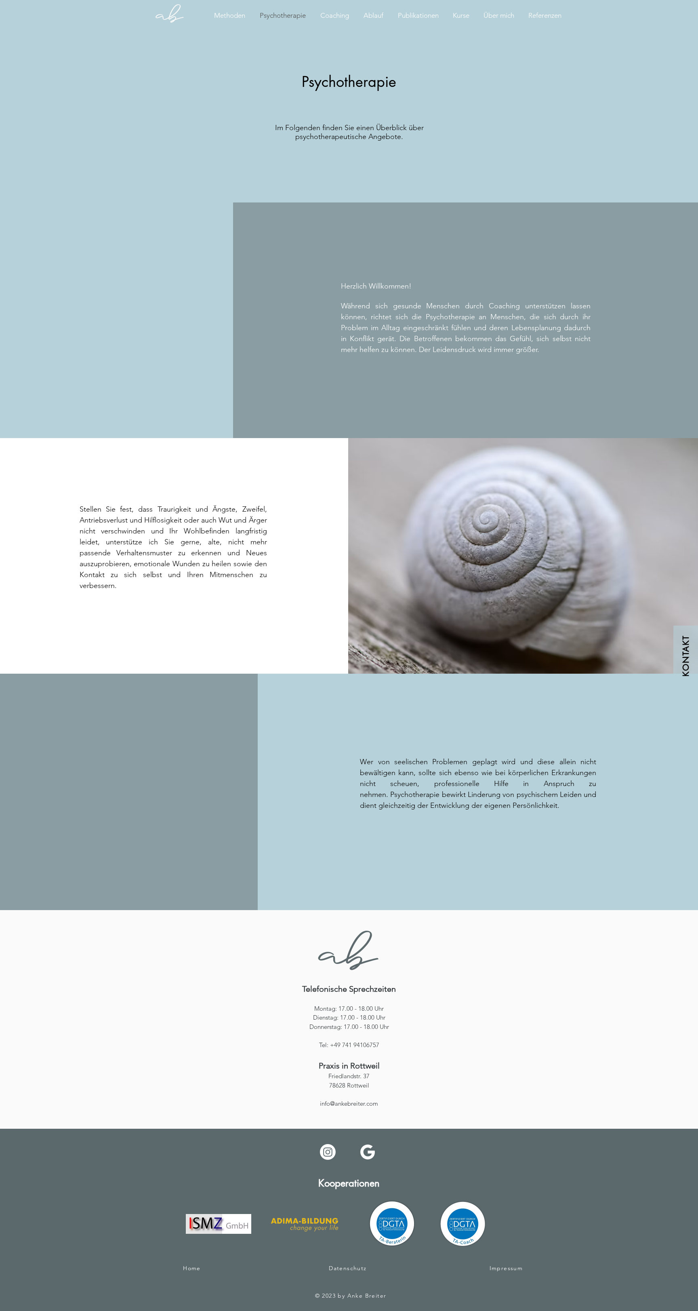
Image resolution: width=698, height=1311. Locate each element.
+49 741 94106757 (354, 1045)
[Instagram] (328, 1152)
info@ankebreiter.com (349, 1103)
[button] (685, 656)
